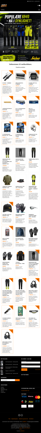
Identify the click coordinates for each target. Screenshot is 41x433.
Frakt (9, 418)
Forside (2, 387)
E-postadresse (23, 361)
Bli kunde (2, 388)
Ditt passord (23, 364)
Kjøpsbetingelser (14, 418)
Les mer (21, 427)
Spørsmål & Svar (4, 389)
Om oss (2, 391)
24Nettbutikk (22, 430)
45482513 (25, 421)
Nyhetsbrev (31, 418)
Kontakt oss (3, 392)
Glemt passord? (37, 369)
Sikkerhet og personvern (23, 418)
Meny (3, 9)
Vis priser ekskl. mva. (25, 390)
